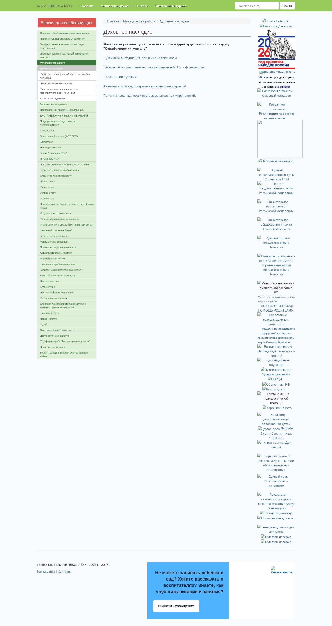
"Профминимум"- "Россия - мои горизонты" (65, 341)
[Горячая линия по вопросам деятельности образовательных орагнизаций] (276, 462)
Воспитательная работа (53, 104)
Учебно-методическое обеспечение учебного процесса (66, 75)
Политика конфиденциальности (58, 247)
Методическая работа (52, 62)
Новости (87, 5)
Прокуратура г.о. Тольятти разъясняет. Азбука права (67, 205)
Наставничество (49, 281)
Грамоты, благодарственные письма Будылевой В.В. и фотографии (153, 67)
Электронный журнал (170, 5)
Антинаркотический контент (56, 253)
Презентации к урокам (120, 76)
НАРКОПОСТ (48, 181)
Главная (113, 21)
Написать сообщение (176, 606)
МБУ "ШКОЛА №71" (55, 6)
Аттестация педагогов (52, 98)
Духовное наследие (51, 68)
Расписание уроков (114, 5)
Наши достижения (50, 147)
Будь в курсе (47, 286)
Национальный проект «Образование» (62, 110)
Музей (43, 324)
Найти (287, 5)
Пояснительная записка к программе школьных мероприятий (149, 95)
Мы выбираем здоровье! (54, 241)
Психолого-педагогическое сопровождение (64, 164)
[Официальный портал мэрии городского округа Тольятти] (276, 241)
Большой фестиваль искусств (57, 275)
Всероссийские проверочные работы (61, 269)
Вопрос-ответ (48, 192)
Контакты (64, 571)
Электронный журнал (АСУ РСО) (59, 136)
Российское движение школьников (60, 219)
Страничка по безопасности (56, 175)
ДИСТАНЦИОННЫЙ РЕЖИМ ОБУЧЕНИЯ (64, 115)
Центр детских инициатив (54, 335)
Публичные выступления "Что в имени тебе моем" (140, 57)
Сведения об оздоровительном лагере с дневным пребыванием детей (63, 305)
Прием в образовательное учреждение (62, 38)
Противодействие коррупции (56, 292)
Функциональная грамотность (57, 330)
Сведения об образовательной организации (65, 33)
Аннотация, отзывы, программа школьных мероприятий (145, 86)
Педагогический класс (52, 347)
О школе (141, 5)
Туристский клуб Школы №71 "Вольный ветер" (66, 224)
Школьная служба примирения (57, 264)
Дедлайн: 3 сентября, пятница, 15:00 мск (277, 433)
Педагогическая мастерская (56, 83)
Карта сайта (46, 571)
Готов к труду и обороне (54, 236)
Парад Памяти (48, 318)
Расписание (47, 187)
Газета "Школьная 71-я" (53, 153)
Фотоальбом (47, 198)
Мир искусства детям (52, 258)
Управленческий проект (53, 298)
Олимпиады (47, 130)
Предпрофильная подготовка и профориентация (57, 122)
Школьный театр (49, 313)
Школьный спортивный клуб (56, 230)
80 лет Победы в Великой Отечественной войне (64, 354)
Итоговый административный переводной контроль (64, 55)
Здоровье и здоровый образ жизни (59, 170)
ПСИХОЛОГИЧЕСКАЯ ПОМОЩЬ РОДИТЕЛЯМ (276, 307)
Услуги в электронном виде (55, 213)
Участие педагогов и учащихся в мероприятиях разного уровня (59, 90)
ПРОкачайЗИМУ (49, 158)
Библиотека (46, 141)
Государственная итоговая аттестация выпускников (62, 46)
